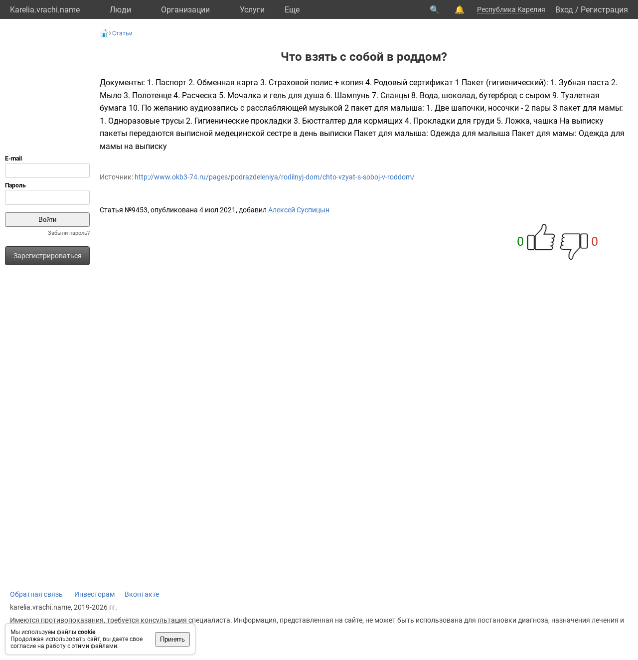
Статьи (122, 33)
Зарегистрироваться (47, 256)
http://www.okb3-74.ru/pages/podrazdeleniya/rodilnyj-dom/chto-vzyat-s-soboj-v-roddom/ (275, 177)
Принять (172, 639)
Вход (564, 9)
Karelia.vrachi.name (45, 9)
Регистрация (604, 9)
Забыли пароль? (69, 233)
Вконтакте (142, 594)
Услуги (252, 9)
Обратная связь (36, 594)
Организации (185, 9)
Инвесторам (94, 594)
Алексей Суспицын (298, 210)
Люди (120, 9)
